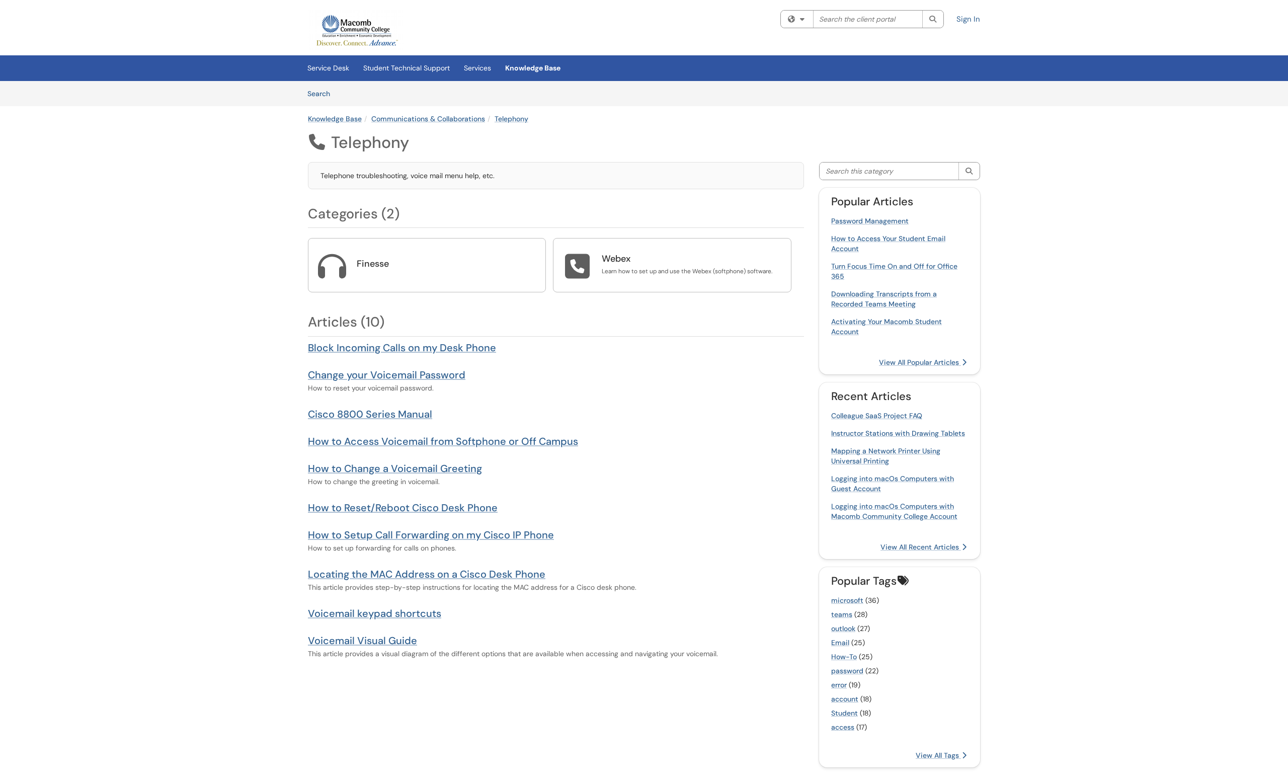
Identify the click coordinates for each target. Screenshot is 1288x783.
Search (322, 93)
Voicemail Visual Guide (362, 640)
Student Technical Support (406, 67)
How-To (844, 656)
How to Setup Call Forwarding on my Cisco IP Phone (431, 534)
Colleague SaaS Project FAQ (876, 415)
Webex (616, 259)
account (844, 698)
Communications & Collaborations (428, 118)
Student (844, 713)
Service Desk (328, 67)
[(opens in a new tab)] (356, 30)
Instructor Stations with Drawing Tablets (898, 433)
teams (841, 614)
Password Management (870, 220)
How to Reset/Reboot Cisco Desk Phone (403, 507)
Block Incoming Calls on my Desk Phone (402, 347)
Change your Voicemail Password (386, 374)
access (842, 727)
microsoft (847, 600)
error (839, 684)
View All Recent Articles (920, 547)
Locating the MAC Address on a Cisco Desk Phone (426, 574)
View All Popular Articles (920, 362)
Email (840, 642)
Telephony (511, 118)
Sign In (968, 19)
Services (477, 67)
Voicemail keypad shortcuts (374, 613)
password (847, 670)
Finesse (373, 264)
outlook (843, 628)
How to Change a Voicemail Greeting (395, 468)
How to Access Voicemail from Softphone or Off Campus (443, 441)
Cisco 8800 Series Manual (370, 414)
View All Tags (938, 755)
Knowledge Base (532, 67)
